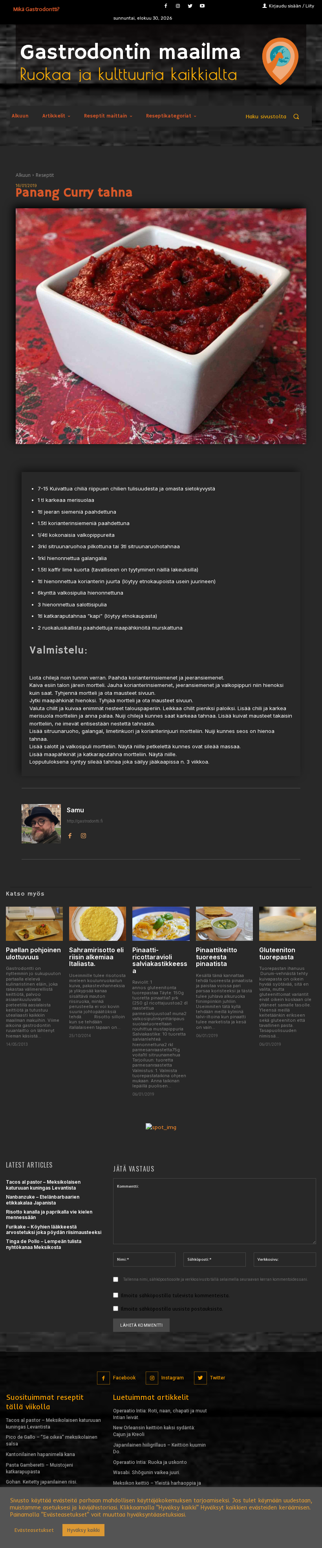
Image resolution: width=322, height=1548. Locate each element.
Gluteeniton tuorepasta (277, 953)
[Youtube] (202, 6)
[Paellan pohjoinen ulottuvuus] (34, 924)
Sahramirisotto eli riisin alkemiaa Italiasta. (96, 957)
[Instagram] (178, 6)
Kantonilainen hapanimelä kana (40, 1454)
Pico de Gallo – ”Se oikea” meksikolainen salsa (51, 1440)
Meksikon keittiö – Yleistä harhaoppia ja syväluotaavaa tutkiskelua (157, 1486)
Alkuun (23, 175)
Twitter (217, 1377)
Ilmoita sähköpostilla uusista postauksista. (172, 1309)
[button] (276, 116)
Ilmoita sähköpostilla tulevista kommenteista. (175, 1295)
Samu (75, 810)
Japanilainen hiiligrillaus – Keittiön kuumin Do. (159, 1448)
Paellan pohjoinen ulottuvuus (33, 953)
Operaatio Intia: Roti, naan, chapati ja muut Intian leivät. (160, 1414)
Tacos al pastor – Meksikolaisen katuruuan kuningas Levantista (43, 1184)
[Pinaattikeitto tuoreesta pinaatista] (224, 924)
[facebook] (70, 834)
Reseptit (45, 175)
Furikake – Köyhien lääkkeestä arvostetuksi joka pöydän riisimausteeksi (53, 1229)
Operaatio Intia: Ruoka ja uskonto (150, 1462)
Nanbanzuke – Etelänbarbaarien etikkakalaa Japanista (42, 1199)
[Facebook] (165, 6)
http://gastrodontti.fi (85, 821)
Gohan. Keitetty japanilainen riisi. (41, 1482)
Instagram (172, 1377)
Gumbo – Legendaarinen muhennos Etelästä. (46, 1496)
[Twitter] (190, 6)
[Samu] (41, 823)
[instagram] (83, 834)
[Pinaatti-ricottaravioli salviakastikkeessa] (160, 924)
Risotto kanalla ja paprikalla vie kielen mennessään (49, 1214)
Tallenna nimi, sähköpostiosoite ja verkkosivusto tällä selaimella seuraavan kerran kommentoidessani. (215, 1279)
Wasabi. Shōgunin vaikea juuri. (146, 1472)
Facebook (124, 1377)
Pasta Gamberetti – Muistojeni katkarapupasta (39, 1468)
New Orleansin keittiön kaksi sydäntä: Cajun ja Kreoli (154, 1431)
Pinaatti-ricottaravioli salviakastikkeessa (159, 960)
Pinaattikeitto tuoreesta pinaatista (216, 957)
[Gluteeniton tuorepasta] (287, 924)
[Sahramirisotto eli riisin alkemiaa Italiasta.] (97, 924)
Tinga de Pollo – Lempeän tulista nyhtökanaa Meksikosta (43, 1244)
